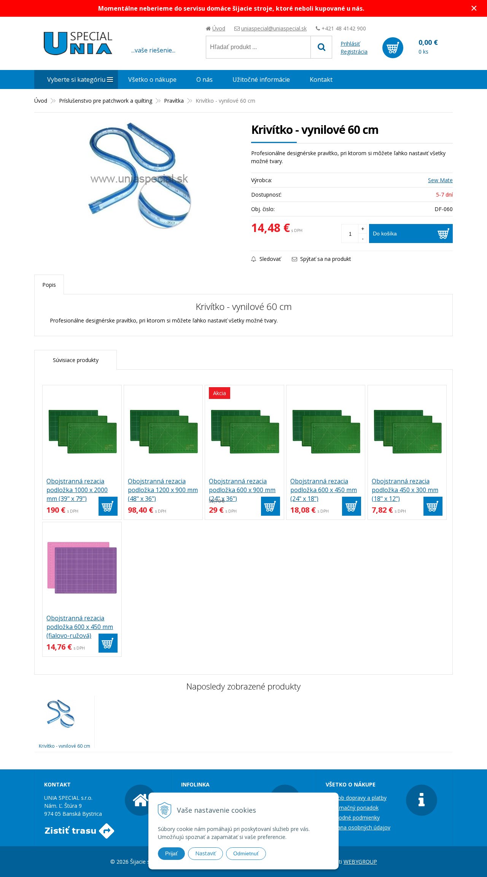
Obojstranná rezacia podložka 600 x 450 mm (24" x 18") (323, 490)
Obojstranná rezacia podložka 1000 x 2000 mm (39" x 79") (77, 490)
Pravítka (174, 100)
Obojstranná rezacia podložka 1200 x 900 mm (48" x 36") (163, 490)
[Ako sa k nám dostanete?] (79, 834)
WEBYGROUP (360, 861)
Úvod (218, 28)
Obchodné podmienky (353, 817)
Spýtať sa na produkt (325, 258)
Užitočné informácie (261, 79)
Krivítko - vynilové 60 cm (64, 746)
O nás (204, 79)
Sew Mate (440, 180)
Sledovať (269, 258)
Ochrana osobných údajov (358, 827)
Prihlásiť (350, 43)
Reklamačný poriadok (352, 807)
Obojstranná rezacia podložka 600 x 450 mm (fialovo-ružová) (79, 627)
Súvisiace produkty (76, 360)
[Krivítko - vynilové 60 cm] (139, 177)
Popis (49, 284)
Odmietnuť (246, 853)
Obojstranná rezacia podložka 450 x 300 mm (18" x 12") (405, 490)
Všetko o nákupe (152, 79)
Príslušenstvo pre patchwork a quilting (105, 100)
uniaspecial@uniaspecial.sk (274, 28)
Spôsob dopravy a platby (356, 797)
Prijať (171, 853)
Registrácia (354, 51)
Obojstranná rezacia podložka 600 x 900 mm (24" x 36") (242, 490)
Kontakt (321, 79)
